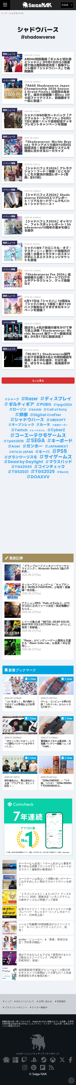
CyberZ (58, 430)
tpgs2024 (64, 405)
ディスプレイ (58, 398)
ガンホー (34, 446)
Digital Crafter (47, 414)
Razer (31, 398)
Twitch (21, 430)
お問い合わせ (45, 1001)
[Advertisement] (38, 516)
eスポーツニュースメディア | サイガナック (38, 1053)
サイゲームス (58, 456)
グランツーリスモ (22, 457)
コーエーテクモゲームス (40, 435)
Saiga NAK (38, 5)
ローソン (19, 409)
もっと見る (38, 380)
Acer (15, 446)
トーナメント (38, 430)
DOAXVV (40, 476)
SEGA (38, 440)
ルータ (45, 424)
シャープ (13, 399)
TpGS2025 (15, 441)
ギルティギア (21, 404)
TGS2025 (45, 471)
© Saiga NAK (38, 1074)
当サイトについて (25, 1001)
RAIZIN (36, 410)
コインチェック (51, 466)
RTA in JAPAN (22, 452)
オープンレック (23, 424)
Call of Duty (57, 409)
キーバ (44, 451)
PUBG (45, 404)
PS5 (62, 451)
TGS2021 (20, 471)
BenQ (64, 472)
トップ (8, 1001)
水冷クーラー (61, 425)
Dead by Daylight (25, 461)
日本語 (65, 5)
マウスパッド (60, 461)
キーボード (62, 440)
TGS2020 (23, 466)
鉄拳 (23, 414)
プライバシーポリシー (16, 1007)
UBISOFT (58, 420)
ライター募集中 (39, 1007)
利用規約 (61, 1001)
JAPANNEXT (58, 446)
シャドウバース (29, 419)
